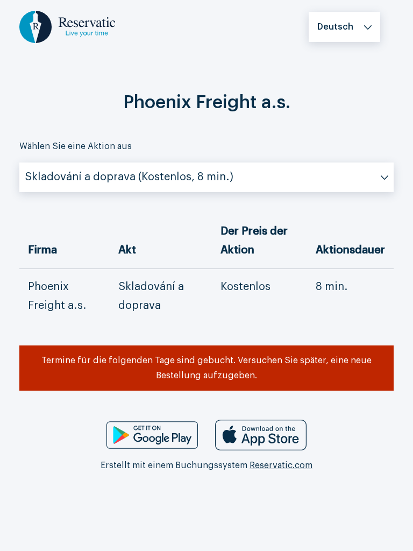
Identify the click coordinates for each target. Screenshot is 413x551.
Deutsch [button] (335, 27)
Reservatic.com (281, 465)
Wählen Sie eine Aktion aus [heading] (75, 146)
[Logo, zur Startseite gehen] (67, 26)
